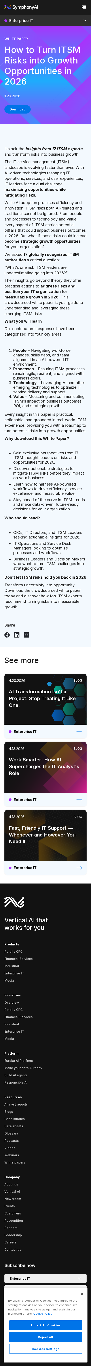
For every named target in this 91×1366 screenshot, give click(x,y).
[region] (45, 1325)
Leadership (13, 1235)
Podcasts (11, 1140)
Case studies (14, 1119)
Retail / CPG (13, 951)
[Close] (82, 1294)
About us (11, 1184)
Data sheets (13, 1126)
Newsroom (12, 1199)
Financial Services (18, 959)
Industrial (11, 966)
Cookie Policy (42, 1313)
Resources (13, 1097)
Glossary (11, 1133)
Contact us (12, 1249)
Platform (11, 1053)
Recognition (13, 1220)
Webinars (11, 1155)
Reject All (45, 1337)
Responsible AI (15, 1082)
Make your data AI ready (23, 1068)
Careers (10, 1242)
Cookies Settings (46, 1349)
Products (11, 944)
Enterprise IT (14, 973)
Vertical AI (12, 1191)
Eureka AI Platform (18, 1060)
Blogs (8, 1111)
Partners (10, 1228)
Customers (12, 1213)
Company (12, 1177)
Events (9, 1206)
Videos (9, 1148)
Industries (12, 995)
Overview (11, 1002)
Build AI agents (16, 1075)
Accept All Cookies (45, 1325)
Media (9, 980)
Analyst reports (16, 1104)
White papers (14, 1162)
